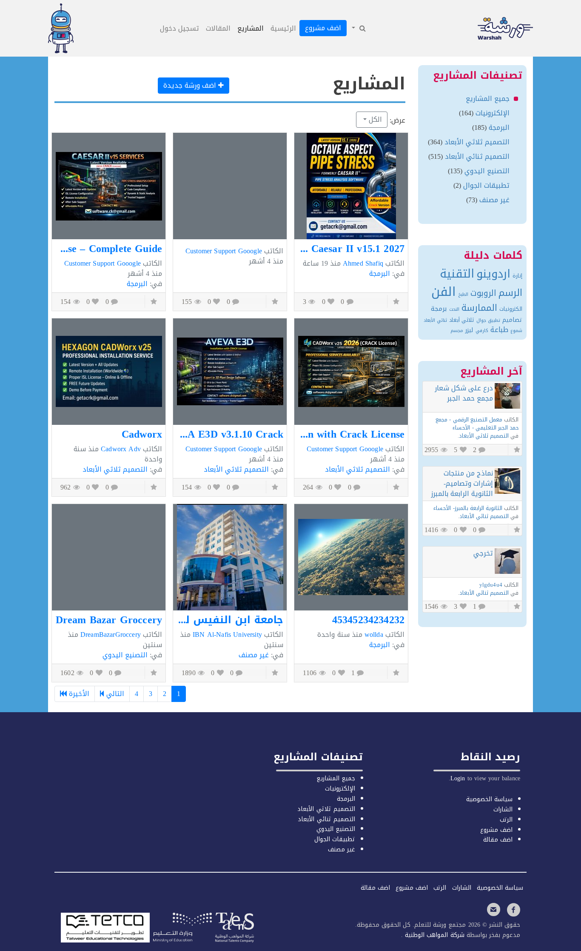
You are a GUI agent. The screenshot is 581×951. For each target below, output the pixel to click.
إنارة (517, 276)
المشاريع (250, 28)
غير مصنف (254, 655)
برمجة (439, 309)
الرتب (506, 819)
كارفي (482, 330)
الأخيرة (78, 693)
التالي (114, 693)
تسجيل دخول (179, 28)
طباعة (499, 329)
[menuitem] (358, 28)
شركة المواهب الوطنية (433, 935)
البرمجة (379, 273)
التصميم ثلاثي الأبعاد (357, 469)
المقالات (218, 28)
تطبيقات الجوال (486, 185)
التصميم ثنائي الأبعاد (477, 156)
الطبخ (463, 294)
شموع (516, 330)
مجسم (456, 330)
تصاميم (512, 320)
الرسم (510, 293)
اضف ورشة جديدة (190, 85)
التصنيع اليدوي (125, 655)
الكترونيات (510, 309)
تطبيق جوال (488, 320)
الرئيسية (283, 28)
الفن (443, 292)
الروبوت (483, 293)
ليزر (469, 330)
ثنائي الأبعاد (435, 320)
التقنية (457, 274)
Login (457, 778)
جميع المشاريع (488, 98)
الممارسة (479, 307)
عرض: (397, 120)
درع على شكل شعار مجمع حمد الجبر (464, 393)
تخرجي (483, 553)
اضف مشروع (323, 27)
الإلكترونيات (493, 113)
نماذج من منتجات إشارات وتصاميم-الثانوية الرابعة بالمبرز (462, 483)
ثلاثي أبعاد (461, 320)
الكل (374, 119)
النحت (454, 309)
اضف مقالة (498, 839)
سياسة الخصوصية (489, 799)
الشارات (503, 809)
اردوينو (493, 273)
